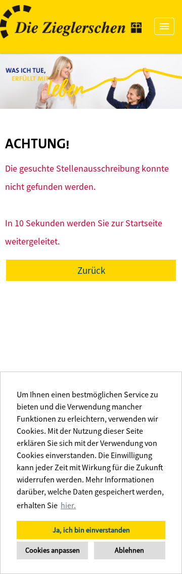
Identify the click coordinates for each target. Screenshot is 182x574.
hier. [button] (68, 505)
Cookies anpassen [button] (52, 550)
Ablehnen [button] (129, 550)
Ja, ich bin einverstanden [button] (91, 530)
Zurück (91, 270)
